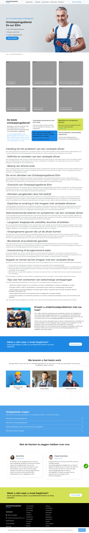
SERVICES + (29, 2)
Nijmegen (49, 512)
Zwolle (48, 521)
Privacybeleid (10, 523)
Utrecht (28, 512)
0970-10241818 (76, 2)
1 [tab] (43, 482)
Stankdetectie (38, 109)
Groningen (29, 519)
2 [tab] (45, 482)
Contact (61, 2)
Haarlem (29, 515)
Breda (28, 526)
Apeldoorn (49, 517)
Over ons (53, 2)
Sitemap (8, 526)
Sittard (48, 526)
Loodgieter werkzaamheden (43, 83)
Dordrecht (49, 510)
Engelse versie (62, 128)
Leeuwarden (49, 523)
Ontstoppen (11, 83)
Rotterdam (29, 508)
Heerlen (48, 515)
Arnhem (28, 521)
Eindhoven (29, 517)
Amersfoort (49, 508)
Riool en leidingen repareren (70, 83)
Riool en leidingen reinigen (16, 109)
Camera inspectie (66, 109)
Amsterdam (30, 506)
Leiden (28, 523)
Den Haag (29, 510)
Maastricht (49, 519)
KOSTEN (37, 2)
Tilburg (48, 506)
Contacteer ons (75, 344)
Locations (45, 2)
